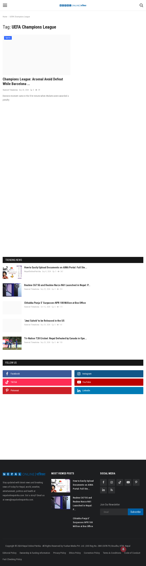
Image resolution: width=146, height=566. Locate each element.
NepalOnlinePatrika (32, 271)
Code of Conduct (132, 553)
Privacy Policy (59, 553)
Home (5, 17)
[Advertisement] (73, 150)
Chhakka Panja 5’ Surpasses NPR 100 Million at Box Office (55, 302)
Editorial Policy (9, 553)
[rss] (111, 490)
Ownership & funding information (35, 553)
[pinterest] (136, 482)
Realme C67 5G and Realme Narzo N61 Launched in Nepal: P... (57, 285)
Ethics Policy (75, 553)
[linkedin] (103, 490)
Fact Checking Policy (12, 559)
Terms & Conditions (112, 553)
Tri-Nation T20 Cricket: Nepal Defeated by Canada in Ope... (55, 338)
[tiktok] (119, 482)
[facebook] (103, 482)
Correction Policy (92, 553)
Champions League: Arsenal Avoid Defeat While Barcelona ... (33, 81)
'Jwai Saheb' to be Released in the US (44, 320)
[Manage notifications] (123, 549)
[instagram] (111, 482)
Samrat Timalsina (10, 90)
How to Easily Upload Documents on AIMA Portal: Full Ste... (55, 267)
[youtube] (128, 482)
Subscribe (136, 511)
